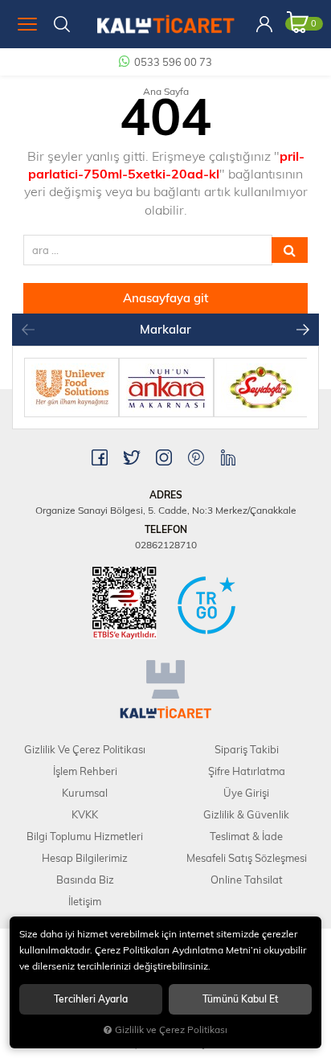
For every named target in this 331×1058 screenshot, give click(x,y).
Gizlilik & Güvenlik (246, 814)
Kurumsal (85, 792)
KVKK (85, 814)
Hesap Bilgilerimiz (85, 857)
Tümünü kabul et (240, 999)
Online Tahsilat (246, 879)
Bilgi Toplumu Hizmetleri (85, 836)
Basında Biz (85, 879)
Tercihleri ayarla (91, 999)
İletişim (84, 901)
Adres (165, 495)
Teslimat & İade (246, 836)
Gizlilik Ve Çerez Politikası (84, 749)
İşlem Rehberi (85, 771)
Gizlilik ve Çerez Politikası (171, 1029)
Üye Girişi (246, 792)
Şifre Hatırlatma (246, 771)
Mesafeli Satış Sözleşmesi (246, 857)
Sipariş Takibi (247, 749)
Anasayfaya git (165, 298)
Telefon (166, 529)
